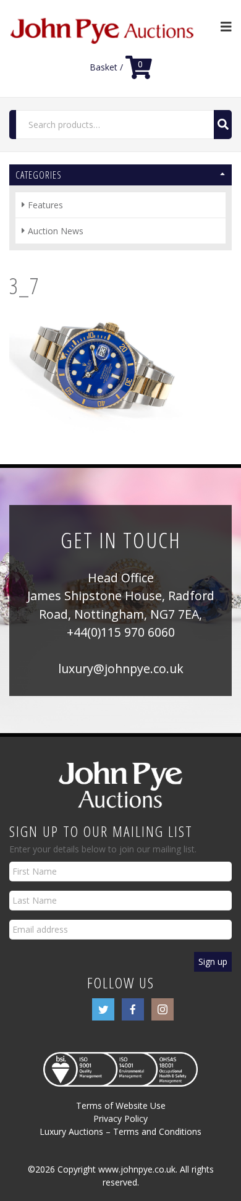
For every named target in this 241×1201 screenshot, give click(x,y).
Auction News (55, 231)
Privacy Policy (120, 1118)
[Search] (223, 124)
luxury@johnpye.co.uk (121, 668)
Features (45, 205)
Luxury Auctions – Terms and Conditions (120, 1131)
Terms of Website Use (121, 1105)
